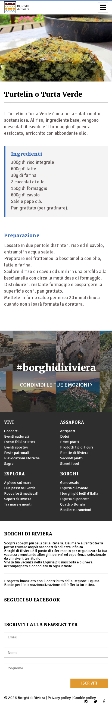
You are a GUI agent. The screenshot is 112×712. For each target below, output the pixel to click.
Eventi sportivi (16, 447)
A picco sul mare (17, 482)
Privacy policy (59, 697)
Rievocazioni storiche (22, 458)
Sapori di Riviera (17, 499)
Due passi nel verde (20, 488)
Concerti (11, 431)
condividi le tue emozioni (55, 385)
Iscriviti (89, 683)
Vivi (9, 422)
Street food (69, 463)
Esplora (14, 473)
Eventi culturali (16, 436)
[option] (56, 40)
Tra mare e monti (18, 504)
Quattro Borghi (72, 504)
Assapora (72, 422)
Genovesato (69, 482)
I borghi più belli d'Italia (79, 493)
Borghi (69, 473)
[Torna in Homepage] (24, 7)
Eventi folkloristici (19, 442)
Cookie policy (84, 697)
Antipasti (67, 431)
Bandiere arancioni (75, 509)
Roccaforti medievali (21, 493)
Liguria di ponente (74, 499)
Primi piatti (69, 442)
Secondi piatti (71, 458)
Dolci (64, 436)
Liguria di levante (74, 488)
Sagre (9, 463)
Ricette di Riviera (74, 452)
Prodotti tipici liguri (76, 447)
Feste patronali (16, 452)
